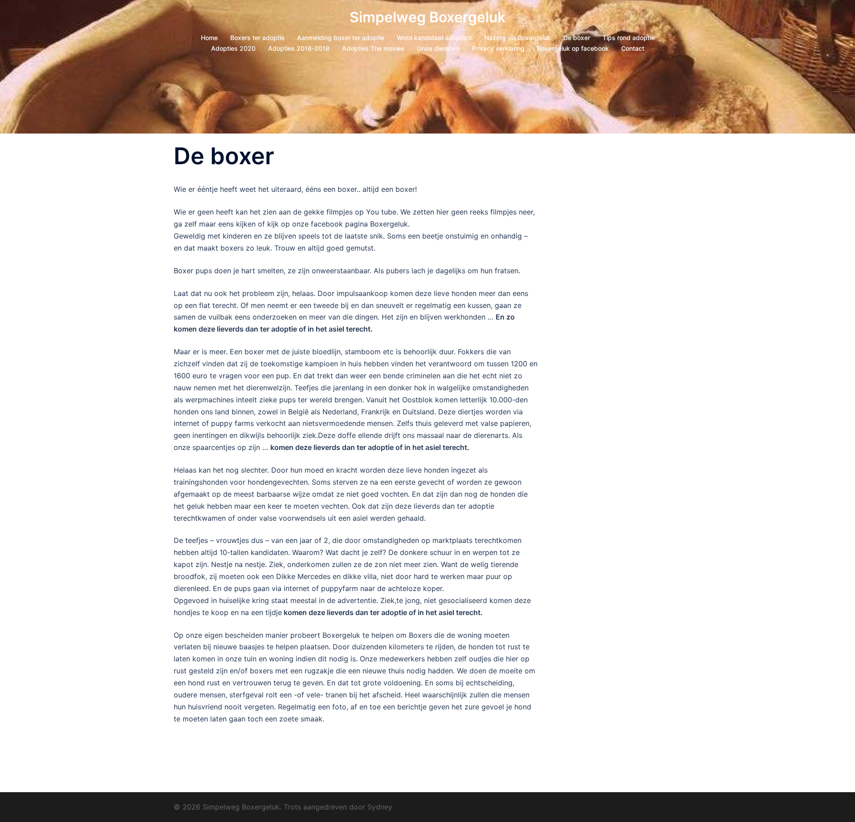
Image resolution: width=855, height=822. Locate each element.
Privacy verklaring (498, 48)
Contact (632, 48)
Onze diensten (438, 48)
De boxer (576, 37)
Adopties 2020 (233, 48)
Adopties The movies (373, 48)
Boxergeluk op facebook (573, 48)
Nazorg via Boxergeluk (517, 37)
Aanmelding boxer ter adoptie (340, 37)
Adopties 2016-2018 (299, 48)
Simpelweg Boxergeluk (427, 17)
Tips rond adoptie (629, 37)
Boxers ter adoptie (257, 37)
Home (209, 37)
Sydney (379, 806)
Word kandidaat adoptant (434, 37)
